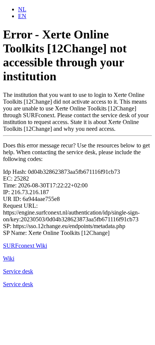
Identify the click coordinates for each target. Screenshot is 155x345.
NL (22, 9)
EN (22, 16)
